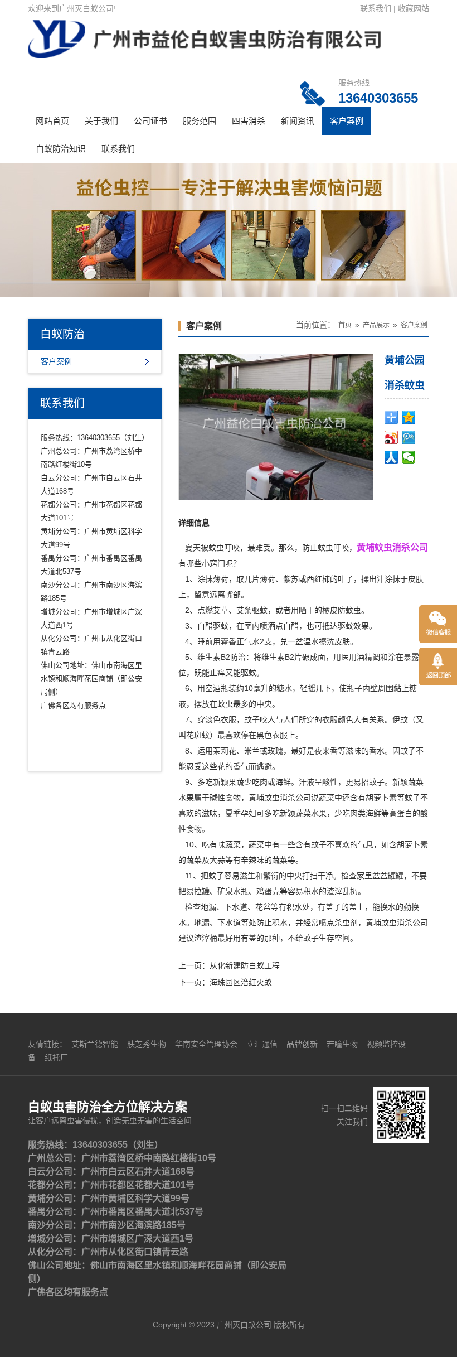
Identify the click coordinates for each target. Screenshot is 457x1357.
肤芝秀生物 (146, 1044)
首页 (345, 325)
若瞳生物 (342, 1044)
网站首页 (52, 120)
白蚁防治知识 (61, 148)
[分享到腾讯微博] (409, 437)
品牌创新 (302, 1044)
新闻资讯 (297, 120)
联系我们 (375, 8)
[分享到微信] (409, 457)
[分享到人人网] (391, 457)
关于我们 (101, 120)
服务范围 (199, 120)
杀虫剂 (346, 922)
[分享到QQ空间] (409, 417)
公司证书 (150, 120)
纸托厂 (56, 1057)
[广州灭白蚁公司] (204, 41)
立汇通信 (262, 1044)
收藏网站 (413, 8)
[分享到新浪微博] (391, 437)
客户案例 (346, 120)
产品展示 (376, 325)
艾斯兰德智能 (94, 1044)
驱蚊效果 (353, 625)
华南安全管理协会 (206, 1044)
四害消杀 (248, 120)
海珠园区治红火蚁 (241, 982)
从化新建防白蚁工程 (245, 965)
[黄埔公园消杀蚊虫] (275, 426)
